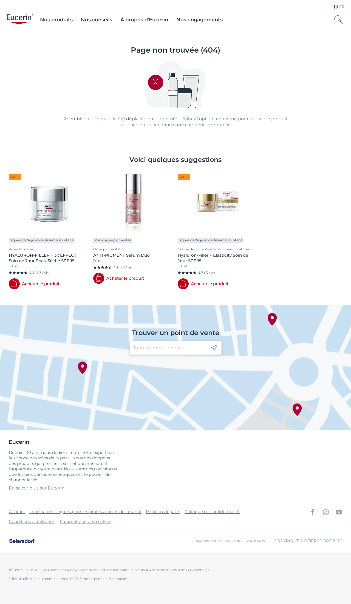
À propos (256, 541)
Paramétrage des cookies (85, 521)
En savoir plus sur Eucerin (37, 488)
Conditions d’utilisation (32, 521)
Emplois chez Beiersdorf (218, 541)
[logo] (20, 19)
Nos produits (56, 20)
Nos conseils (96, 20)
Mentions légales (163, 511)
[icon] (214, 348)
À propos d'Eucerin (144, 20)
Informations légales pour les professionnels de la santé (85, 511)
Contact (17, 511)
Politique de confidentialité (212, 511)
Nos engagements (199, 20)
